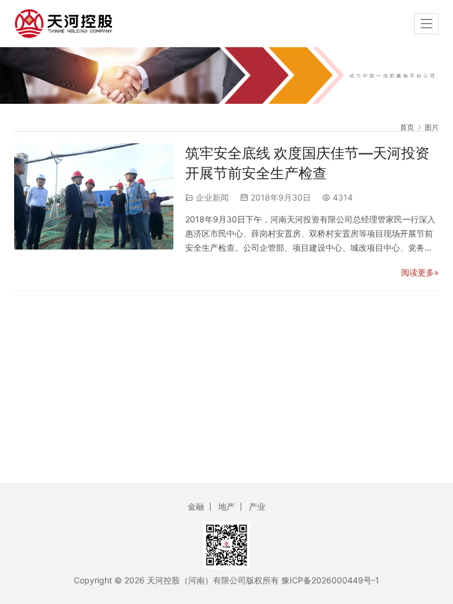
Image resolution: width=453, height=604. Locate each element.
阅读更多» (420, 272)
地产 (226, 506)
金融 (196, 506)
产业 (257, 506)
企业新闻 (212, 197)
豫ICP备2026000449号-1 (330, 580)
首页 (407, 127)
